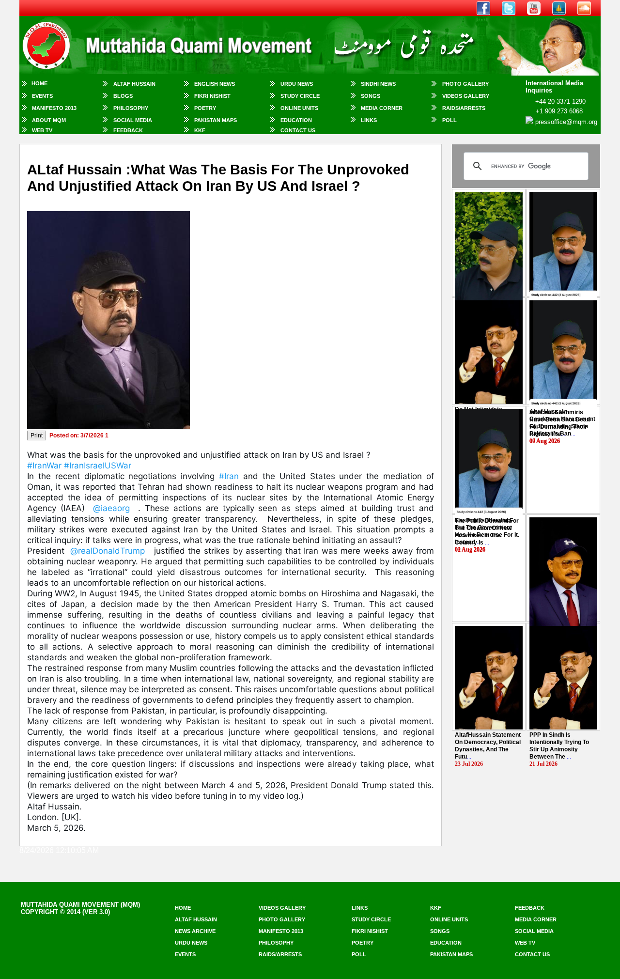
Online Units (299, 108)
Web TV (42, 130)
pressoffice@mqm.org (566, 121)
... (559, 423)
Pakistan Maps (215, 120)
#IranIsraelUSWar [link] (97, 465)
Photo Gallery (465, 84)
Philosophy (130, 108)
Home (39, 83)
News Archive (195, 931)
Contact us (532, 954)
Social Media (132, 120)
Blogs (123, 96)
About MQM (49, 120)
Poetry (205, 108)
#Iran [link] (229, 476)
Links (369, 120)
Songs (370, 96)
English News (214, 84)
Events (42, 96)
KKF (199, 130)
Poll (449, 120)
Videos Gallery (465, 96)
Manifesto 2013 (54, 108)
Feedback (128, 130)
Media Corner (382, 108)
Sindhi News (378, 84)
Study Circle (300, 96)
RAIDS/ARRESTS (463, 108)
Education (296, 120)
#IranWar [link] (44, 465)
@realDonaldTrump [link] (107, 551)
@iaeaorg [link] (111, 508)
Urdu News (296, 84)
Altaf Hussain (134, 84)
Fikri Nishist (212, 96)
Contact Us (297, 130)
